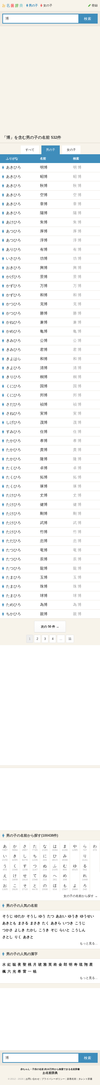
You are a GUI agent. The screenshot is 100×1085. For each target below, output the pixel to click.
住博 (43, 432)
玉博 (43, 577)
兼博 (43, 322)
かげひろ (13, 277)
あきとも (9, 923)
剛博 (43, 513)
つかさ (7, 930)
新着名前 (71, 1079)
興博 (43, 268)
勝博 (43, 313)
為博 (43, 605)
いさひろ (13, 258)
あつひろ (13, 231)
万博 (43, 286)
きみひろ (13, 340)
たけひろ (13, 495)
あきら (56, 923)
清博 (43, 368)
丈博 (43, 495)
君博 (43, 349)
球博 (43, 596)
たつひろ (13, 550)
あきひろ (13, 167)
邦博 (43, 395)
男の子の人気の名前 (22, 905)
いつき (68, 923)
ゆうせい (87, 916)
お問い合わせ (33, 1079)
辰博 (43, 559)
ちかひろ (13, 614)
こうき (44, 930)
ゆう (42, 916)
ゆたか (19, 916)
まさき (35, 923)
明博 (43, 167)
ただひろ (13, 541)
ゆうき (73, 916)
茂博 (43, 422)
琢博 (43, 486)
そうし (32, 916)
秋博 (43, 186)
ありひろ (13, 249)
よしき (19, 930)
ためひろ (13, 605)
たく (45, 923)
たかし (32, 930)
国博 (43, 386)
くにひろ (13, 386)
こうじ (80, 923)
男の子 (50, 149)
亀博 (43, 331)
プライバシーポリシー (53, 1079)
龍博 (43, 568)
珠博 (43, 586)
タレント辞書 (85, 1079)
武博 (43, 523)
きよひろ (13, 368)
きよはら (13, 359)
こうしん (78, 930)
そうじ (7, 916)
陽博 (43, 213)
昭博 (43, 177)
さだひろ (13, 404)
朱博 (43, 222)
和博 (43, 295)
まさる (23, 923)
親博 (43, 614)
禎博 (43, 404)
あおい (61, 916)
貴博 (43, 450)
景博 (43, 277)
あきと (28, 937)
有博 (43, 249)
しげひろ (13, 422)
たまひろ (13, 577)
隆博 (43, 459)
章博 (43, 204)
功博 (43, 258)
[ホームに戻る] (12, 5)
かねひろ (13, 322)
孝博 (43, 441)
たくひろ (13, 468)
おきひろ (13, 268)
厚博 (43, 231)
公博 (43, 340)
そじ (54, 930)
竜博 (43, 550)
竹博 (43, 532)
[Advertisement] (50, 80)
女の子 (71, 149)
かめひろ (13, 331)
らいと (64, 930)
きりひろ (13, 377)
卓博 (43, 468)
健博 (43, 504)
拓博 (43, 477)
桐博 (43, 377)
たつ (50, 916)
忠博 (43, 541)
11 (69, 639)
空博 (43, 195)
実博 (43, 413)
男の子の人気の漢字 (22, 954)
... (61, 639)
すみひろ (13, 432)
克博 (43, 304)
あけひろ (13, 222)
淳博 (43, 240)
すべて (29, 149)
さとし (7, 937)
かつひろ (13, 304)
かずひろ (13, 286)
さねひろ (13, 413)
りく (17, 937)
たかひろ (13, 441)
